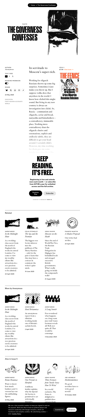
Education (9, 99)
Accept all (72, 410)
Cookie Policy (16, 414)
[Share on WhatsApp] (15, 90)
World (7, 103)
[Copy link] (23, 90)
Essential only (59, 410)
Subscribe (49, 193)
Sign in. (49, 199)
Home (33, 5)
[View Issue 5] (69, 86)
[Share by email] (19, 90)
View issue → (68, 70)
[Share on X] (10, 90)
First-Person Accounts (13, 101)
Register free (35, 193)
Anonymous (9, 69)
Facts (24, 24)
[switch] (6, 83)
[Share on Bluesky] (6, 90)
